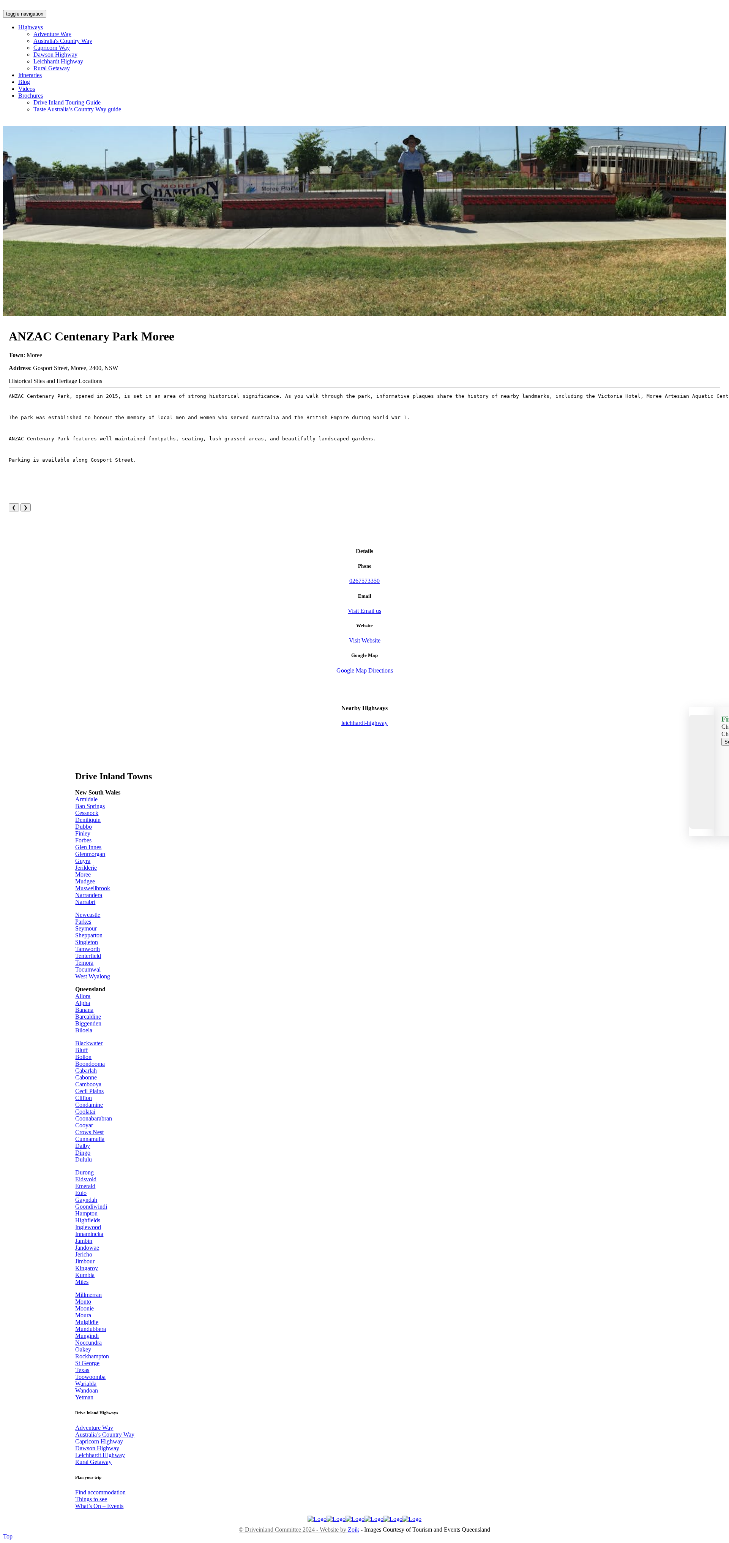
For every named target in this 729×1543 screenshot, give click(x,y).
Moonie (84, 1308)
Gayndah (86, 1199)
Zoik (353, 1529)
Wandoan (86, 1390)
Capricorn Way (51, 47)
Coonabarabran (93, 1118)
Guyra (82, 861)
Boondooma (90, 1063)
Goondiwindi (91, 1206)
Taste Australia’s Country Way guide (77, 109)
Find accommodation (100, 1492)
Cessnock (86, 813)
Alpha (82, 1003)
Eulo (81, 1193)
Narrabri (85, 902)
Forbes (83, 840)
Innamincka (89, 1234)
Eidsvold (85, 1179)
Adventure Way (52, 34)
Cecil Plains (89, 1091)
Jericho (83, 1254)
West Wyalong (92, 976)
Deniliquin (88, 820)
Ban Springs (90, 806)
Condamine (89, 1104)
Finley (82, 833)
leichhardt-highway (364, 723)
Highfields (87, 1220)
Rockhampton (92, 1356)
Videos (26, 88)
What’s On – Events (99, 1506)
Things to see (91, 1499)
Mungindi (87, 1336)
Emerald (85, 1186)
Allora (82, 996)
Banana (84, 1010)
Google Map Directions (364, 670)
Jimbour (85, 1261)
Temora (84, 962)
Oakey (83, 1349)
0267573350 (364, 581)
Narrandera (88, 895)
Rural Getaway (51, 68)
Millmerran (88, 1294)
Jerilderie (86, 867)
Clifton (83, 1098)
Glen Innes (88, 847)
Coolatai (85, 1111)
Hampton (86, 1213)
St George (87, 1363)
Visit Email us (364, 611)
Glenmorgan (90, 854)
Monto (83, 1301)
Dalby (82, 1146)
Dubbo (83, 826)
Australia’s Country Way (104, 1434)
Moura (83, 1315)
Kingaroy (86, 1268)
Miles (81, 1282)
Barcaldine (88, 1016)
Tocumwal (88, 969)
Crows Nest (89, 1132)
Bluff (81, 1050)
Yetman (84, 1397)
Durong (84, 1172)
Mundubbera (90, 1329)
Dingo (82, 1152)
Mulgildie (86, 1322)
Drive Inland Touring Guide (67, 102)
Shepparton (89, 935)
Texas (82, 1370)
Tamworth (87, 949)
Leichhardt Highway (58, 61)
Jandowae (87, 1247)
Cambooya (88, 1084)
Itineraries (30, 75)
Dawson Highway (55, 54)
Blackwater (89, 1043)
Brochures (30, 95)
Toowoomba (90, 1377)
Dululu (83, 1159)
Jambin (83, 1241)
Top (8, 1536)
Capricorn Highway (99, 1441)
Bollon (83, 1057)
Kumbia (85, 1275)
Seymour (86, 928)
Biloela (83, 1030)
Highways (30, 27)
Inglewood (88, 1227)
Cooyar (84, 1125)
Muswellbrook (92, 888)
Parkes (83, 921)
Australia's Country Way (62, 41)
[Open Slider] (701, 772)
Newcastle (87, 915)
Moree (83, 874)
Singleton (86, 942)
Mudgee (85, 881)
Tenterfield (88, 956)
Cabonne (86, 1077)
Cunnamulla (89, 1139)
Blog (24, 82)
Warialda (85, 1383)
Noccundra (88, 1342)
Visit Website (364, 640)
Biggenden (88, 1023)
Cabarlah (86, 1070)
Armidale (86, 799)
